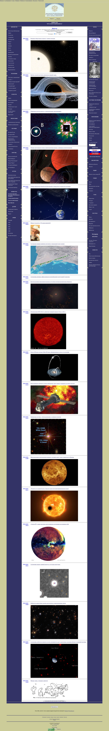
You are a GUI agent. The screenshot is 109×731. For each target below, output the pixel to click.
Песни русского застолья (94, 186)
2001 (9, 226)
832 (47, 701)
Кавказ (9, 43)
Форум (9, 213)
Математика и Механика (94, 133)
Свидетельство (52, 29)
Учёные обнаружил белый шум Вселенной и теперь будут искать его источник (51, 186)
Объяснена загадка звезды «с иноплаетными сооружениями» (46, 111)
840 (63, 701)
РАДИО (95, 170)
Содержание (8, 0)
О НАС (94, 194)
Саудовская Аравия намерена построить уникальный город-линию (48, 243)
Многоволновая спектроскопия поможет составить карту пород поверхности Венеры (52, 457)
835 (53, 701)
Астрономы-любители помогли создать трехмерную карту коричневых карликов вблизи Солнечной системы (58, 642)
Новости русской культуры (13, 30)
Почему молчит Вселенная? (95, 35)
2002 (9, 224)
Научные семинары (93, 96)
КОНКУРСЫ (14, 191)
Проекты (91, 219)
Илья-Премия (11, 202)
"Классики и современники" (14, 77)
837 (57, 701)
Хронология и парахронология (11, 139)
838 (59, 701)
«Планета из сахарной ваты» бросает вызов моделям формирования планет (50, 488)
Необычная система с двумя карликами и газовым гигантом (46, 417)
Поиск (90, 217)
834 (51, 701)
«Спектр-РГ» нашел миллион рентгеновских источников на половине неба (50, 524)
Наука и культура (92, 59)
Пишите (17, 0)
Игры (90, 184)
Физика (90, 138)
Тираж (90, 209)
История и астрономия (93, 55)
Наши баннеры (92, 246)
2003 (9, 222)
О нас (13, 0)
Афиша (9, 33)
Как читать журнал (93, 204)
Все (90, 253)
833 (49, 701)
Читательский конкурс (13, 200)
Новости (22, 0)
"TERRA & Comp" (92, 107)
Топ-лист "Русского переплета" (93, 241)
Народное (91, 188)
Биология (91, 129)
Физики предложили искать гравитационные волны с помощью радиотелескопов (51, 147)
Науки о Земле (92, 131)
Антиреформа (92, 123)
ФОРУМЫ (14, 152)
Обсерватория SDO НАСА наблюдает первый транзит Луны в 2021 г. (48, 311)
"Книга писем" (11, 83)
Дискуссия (41, 0)
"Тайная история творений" (14, 81)
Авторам (91, 200)
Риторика (10, 108)
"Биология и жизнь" (93, 112)
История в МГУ (11, 134)
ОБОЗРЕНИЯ (14, 73)
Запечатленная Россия (12, 146)
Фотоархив (10, 233)
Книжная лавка (11, 67)
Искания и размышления (13, 54)
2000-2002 (95, 61)
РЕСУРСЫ (94, 213)
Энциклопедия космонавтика (92, 82)
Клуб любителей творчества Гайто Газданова (14, 181)
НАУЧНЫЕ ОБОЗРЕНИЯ (95, 100)
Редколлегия (91, 198)
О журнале (91, 202)
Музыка (9, 104)
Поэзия (9, 50)
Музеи (90, 182)
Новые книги (10, 60)
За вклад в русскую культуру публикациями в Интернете (14, 195)
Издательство (11, 65)
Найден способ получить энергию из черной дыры (43, 75)
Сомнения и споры (12, 58)
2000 (9, 228)
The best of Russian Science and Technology (94, 265)
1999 (9, 231)
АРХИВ (14, 217)
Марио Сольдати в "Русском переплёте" (41, 223)
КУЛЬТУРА (14, 94)
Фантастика (10, 211)
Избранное (91, 227)
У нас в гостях (11, 63)
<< (43, 701)
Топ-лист (35, 0)
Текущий (10, 220)
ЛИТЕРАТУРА (14, 27)
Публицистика (11, 39)
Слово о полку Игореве (13, 136)
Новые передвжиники (12, 100)
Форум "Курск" (11, 162)
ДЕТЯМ (14, 206)
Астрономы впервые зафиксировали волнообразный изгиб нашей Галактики (50, 276)
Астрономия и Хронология (13, 142)
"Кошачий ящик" (11, 86)
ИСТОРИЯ (14, 128)
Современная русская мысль (14, 122)
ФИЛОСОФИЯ (14, 118)
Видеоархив (10, 114)
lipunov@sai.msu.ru (69, 710)
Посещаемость (92, 221)
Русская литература (93, 142)
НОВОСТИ (94, 250)
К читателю (10, 35)
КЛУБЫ (14, 171)
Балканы (10, 45)
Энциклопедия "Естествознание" (92, 85)
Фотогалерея (10, 102)
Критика (10, 56)
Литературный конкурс (13, 198)
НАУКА (95, 27)
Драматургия (11, 52)
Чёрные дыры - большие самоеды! (39, 680)
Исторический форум (12, 165)
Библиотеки (91, 230)
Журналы (91, 223)
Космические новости (93, 79)
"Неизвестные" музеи (12, 106)
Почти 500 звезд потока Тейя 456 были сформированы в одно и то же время (50, 352)
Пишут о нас (91, 207)
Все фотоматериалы (12, 235)
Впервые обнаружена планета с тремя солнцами (43, 38)
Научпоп (91, 166)
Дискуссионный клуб (12, 156)
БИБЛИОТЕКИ (94, 160)
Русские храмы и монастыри (11, 112)
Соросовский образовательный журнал (94, 127)
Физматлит (91, 90)
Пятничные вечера (12, 175)
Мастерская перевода (12, 187)
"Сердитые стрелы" (12, 90)
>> (65, 701)
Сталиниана (10, 148)
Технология (91, 135)
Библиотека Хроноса (93, 164)
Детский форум (11, 167)
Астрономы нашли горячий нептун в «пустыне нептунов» (45, 564)
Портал (2, 0)
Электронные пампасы (13, 209)
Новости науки (92, 258)
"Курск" (9, 41)
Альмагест (10, 144)
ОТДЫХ (95, 178)
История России (11, 132)
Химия (90, 140)
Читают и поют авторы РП (94, 174)
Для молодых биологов (95, 156)
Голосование (29, 0)
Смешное (91, 190)
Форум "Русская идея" (12, 160)
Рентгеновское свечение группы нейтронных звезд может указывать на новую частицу (53, 383)
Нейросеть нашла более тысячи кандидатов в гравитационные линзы (48, 603)
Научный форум (11, 158)
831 (45, 701)
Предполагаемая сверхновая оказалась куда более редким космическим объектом (51, 281)
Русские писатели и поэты (94, 225)
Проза (9, 48)
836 (55, 701)
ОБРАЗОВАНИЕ (95, 116)
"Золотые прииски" (12, 88)
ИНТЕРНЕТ (95, 236)
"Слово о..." (10, 79)
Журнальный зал (11, 69)
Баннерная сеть (92, 243)
